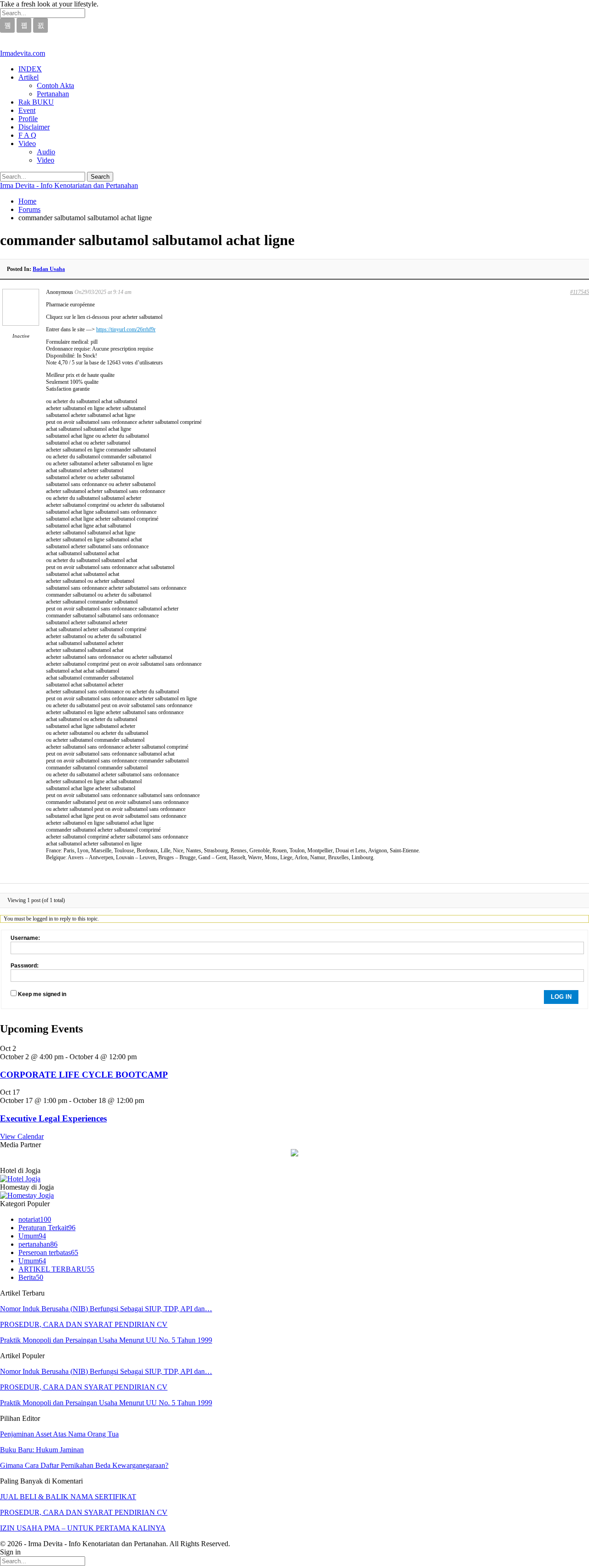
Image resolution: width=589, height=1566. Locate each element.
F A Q (27, 135)
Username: (25, 938)
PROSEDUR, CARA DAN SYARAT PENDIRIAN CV (83, 1324)
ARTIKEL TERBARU (56, 1269)
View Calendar (22, 1136)
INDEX (30, 69)
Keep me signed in (42, 994)
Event (26, 110)
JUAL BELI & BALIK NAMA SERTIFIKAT (68, 1497)
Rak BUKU (36, 102)
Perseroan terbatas (48, 1252)
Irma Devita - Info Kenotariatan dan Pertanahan (69, 185)
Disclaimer (34, 127)
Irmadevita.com (22, 53)
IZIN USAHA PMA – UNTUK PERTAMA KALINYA (83, 1528)
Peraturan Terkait (46, 1228)
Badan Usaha (49, 269)
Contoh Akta (55, 85)
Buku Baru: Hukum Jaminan (42, 1450)
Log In (561, 996)
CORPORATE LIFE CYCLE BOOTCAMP (84, 1074)
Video (27, 143)
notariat (34, 1219)
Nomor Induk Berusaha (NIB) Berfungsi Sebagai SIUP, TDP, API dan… (106, 1309)
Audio (46, 152)
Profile (28, 119)
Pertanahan (53, 94)
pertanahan (38, 1244)
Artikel (28, 77)
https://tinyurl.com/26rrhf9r (126, 329)
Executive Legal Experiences (53, 1118)
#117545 (579, 292)
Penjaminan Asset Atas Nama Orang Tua (59, 1434)
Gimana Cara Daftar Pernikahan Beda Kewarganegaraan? (84, 1465)
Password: (25, 965)
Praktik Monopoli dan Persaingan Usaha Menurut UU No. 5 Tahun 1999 (106, 1340)
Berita (30, 1277)
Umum (32, 1236)
